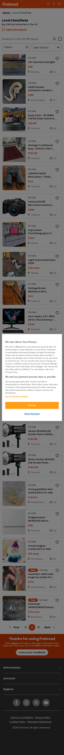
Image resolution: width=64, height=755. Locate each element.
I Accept (32, 405)
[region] (32, 377)
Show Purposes (32, 413)
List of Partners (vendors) (16, 396)
